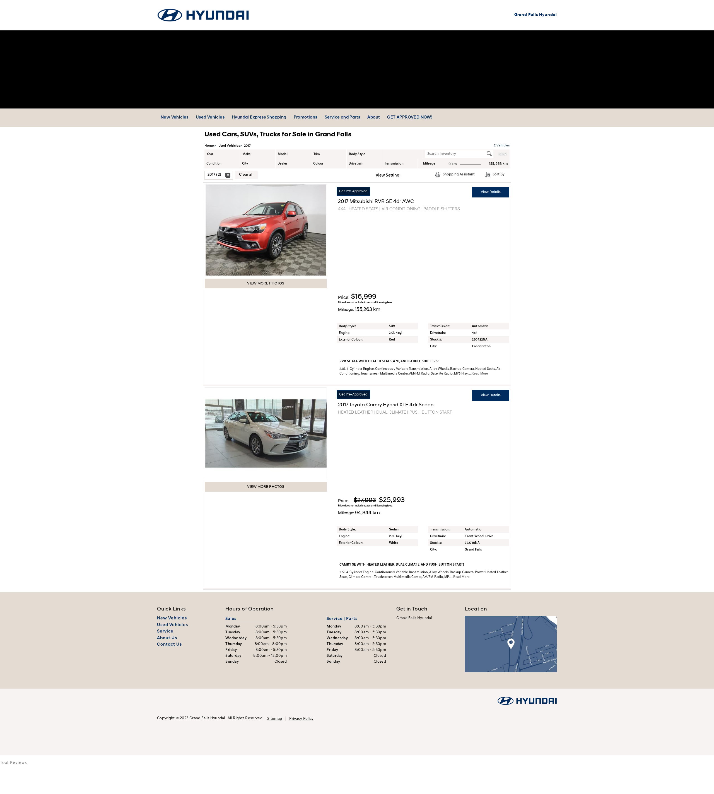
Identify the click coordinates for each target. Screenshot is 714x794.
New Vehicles (172, 618)
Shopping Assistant (458, 174)
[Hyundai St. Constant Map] (511, 644)
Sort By (498, 174)
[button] (407, 175)
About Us (167, 638)
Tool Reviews (13, 762)
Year (210, 154)
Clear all (246, 175)
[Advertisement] (357, 69)
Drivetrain (356, 163)
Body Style (357, 154)
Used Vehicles (172, 625)
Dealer (283, 163)
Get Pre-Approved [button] (353, 191)
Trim (316, 154)
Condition (213, 163)
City (245, 163)
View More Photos (265, 283)
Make (246, 154)
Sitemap (274, 719)
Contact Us (169, 645)
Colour (318, 163)
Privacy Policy (301, 719)
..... (477, 373)
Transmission (394, 163)
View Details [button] (491, 192)
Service (165, 631)
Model (283, 154)
